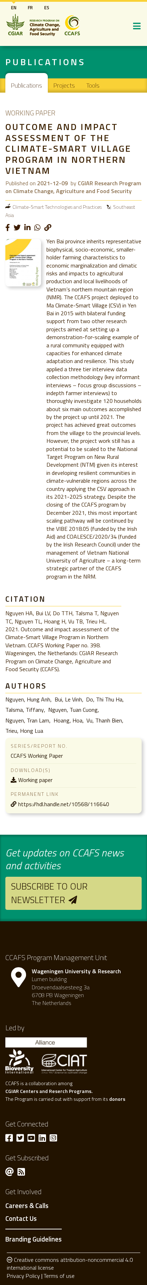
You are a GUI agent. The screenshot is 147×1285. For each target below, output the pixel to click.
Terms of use (59, 1276)
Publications (26, 85)
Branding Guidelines (33, 1239)
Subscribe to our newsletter (49, 893)
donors (117, 1099)
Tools (93, 85)
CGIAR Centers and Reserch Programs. (48, 1091)
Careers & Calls (27, 1206)
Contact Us (21, 1218)
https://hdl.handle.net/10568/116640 (63, 804)
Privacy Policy (23, 1276)
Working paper (35, 780)
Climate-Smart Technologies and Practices (57, 207)
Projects (64, 85)
